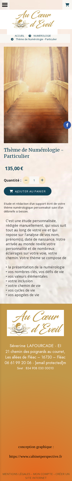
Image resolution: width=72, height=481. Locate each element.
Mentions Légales (16, 474)
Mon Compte (43, 474)
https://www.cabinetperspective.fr (35, 456)
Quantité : (12, 180)
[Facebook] (67, 125)
